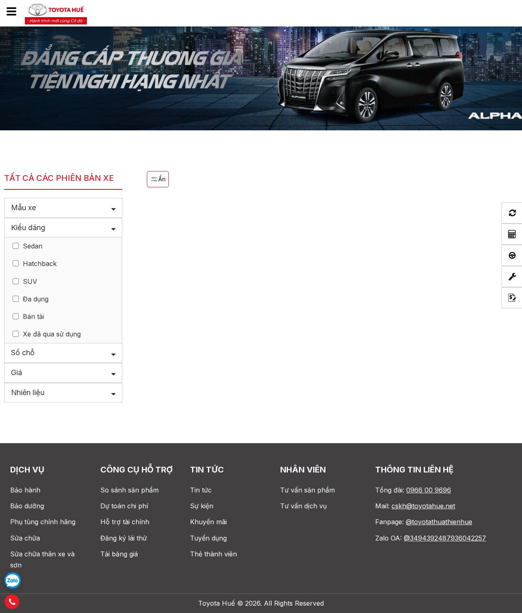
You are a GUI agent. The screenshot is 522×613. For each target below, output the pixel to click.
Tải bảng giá (119, 554)
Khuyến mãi (208, 522)
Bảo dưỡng (27, 506)
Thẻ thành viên (213, 554)
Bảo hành (25, 490)
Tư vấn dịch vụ (303, 506)
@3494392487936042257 (445, 538)
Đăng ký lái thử (123, 538)
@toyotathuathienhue (439, 522)
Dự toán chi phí (124, 506)
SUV (30, 281)
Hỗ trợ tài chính (124, 522)
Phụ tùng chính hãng (42, 522)
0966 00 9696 (428, 490)
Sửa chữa (25, 538)
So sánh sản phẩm (129, 490)
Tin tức (201, 490)
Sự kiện (201, 506)
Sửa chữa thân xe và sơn (42, 559)
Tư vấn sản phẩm (307, 490)
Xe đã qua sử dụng (52, 334)
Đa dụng (36, 299)
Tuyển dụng (208, 538)
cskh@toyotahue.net (423, 506)
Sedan (32, 246)
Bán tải (33, 316)
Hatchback (40, 263)
